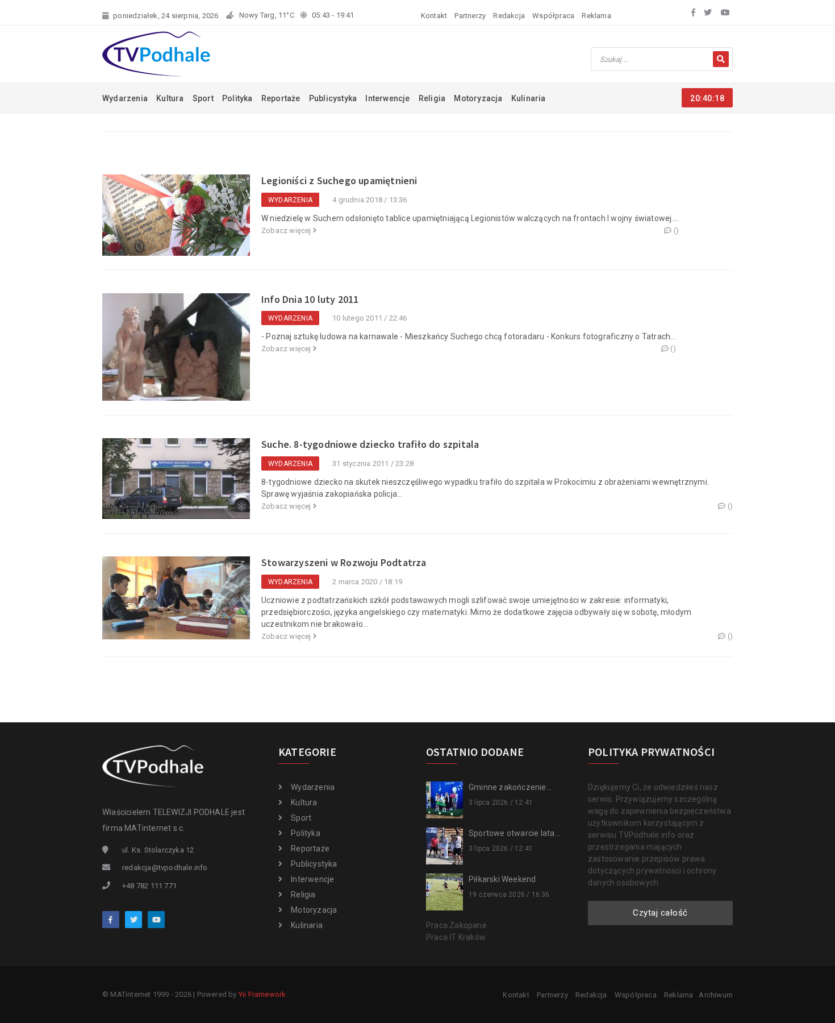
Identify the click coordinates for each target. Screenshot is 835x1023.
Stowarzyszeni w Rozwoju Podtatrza (344, 562)
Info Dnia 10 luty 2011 (309, 299)
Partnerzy (470, 15)
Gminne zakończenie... (510, 787)
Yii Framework (262, 994)
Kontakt (434, 15)
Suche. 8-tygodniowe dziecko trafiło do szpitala (370, 444)
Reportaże (280, 98)
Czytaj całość (660, 913)
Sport (203, 98)
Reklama (596, 15)
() (675, 230)
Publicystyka (333, 98)
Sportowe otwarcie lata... (514, 833)
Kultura (169, 98)
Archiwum (716, 995)
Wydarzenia (125, 98)
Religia (432, 98)
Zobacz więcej (287, 230)
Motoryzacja (478, 98)
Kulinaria (528, 98)
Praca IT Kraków (456, 937)
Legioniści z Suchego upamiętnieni (339, 180)
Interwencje (387, 98)
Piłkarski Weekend (502, 879)
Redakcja (509, 15)
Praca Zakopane (456, 925)
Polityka (237, 98)
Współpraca (553, 15)
